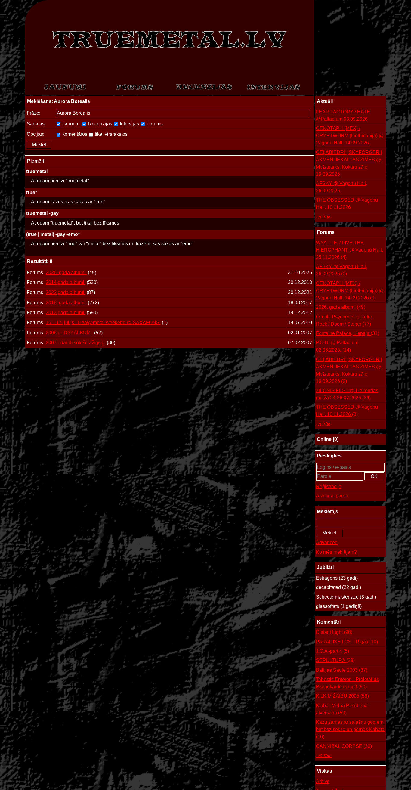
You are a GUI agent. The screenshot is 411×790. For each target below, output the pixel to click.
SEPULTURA (335, 660)
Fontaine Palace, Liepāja (347, 333)
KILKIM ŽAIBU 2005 (342, 696)
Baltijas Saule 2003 (341, 670)
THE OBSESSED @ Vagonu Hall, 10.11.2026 (347, 203)
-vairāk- (324, 216)
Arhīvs (322, 781)
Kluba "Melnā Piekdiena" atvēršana (342, 709)
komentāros (74, 134)
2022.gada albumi (65, 292)
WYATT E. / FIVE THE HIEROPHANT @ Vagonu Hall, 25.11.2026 (349, 250)
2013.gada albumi (65, 312)
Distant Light (334, 632)
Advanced (327, 542)
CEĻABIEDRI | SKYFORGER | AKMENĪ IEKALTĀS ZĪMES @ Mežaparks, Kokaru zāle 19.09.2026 (349, 163)
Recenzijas (99, 123)
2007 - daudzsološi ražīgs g (76, 342)
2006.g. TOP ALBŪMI (69, 332)
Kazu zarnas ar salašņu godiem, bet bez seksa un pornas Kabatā (350, 729)
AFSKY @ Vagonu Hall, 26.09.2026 (341, 187)
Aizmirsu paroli (332, 495)
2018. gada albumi (66, 302)
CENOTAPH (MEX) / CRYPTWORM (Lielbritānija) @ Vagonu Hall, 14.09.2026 (350, 135)
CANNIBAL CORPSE (344, 746)
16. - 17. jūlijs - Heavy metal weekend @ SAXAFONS (103, 322)
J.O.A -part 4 (332, 651)
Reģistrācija (328, 486)
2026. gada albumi (66, 272)
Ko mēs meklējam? (336, 552)
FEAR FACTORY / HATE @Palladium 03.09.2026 (343, 115)
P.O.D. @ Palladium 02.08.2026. (337, 346)
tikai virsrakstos (111, 134)
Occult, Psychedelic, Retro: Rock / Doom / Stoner (344, 320)
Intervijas (129, 123)
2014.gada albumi (65, 282)
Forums (154, 123)
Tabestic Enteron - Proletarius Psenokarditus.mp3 (347, 683)
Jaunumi (71, 123)
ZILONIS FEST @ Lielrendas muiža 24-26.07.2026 (347, 394)
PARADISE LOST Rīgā (347, 641)
